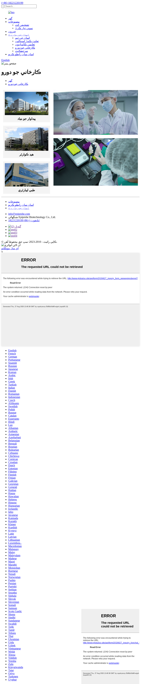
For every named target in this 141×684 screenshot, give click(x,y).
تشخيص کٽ (22, 24)
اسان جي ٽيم (22, 37)
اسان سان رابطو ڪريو (21, 54)
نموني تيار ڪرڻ (24, 28)
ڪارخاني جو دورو (25, 47)
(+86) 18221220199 (12, 2)
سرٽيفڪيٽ (21, 51)
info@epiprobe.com (19, 213)
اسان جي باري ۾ (18, 34)
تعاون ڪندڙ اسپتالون (27, 41)
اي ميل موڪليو (10, 248)
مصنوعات (14, 21)
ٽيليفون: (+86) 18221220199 (24, 220)
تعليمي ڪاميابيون (25, 44)
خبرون (12, 31)
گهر (10, 18)
